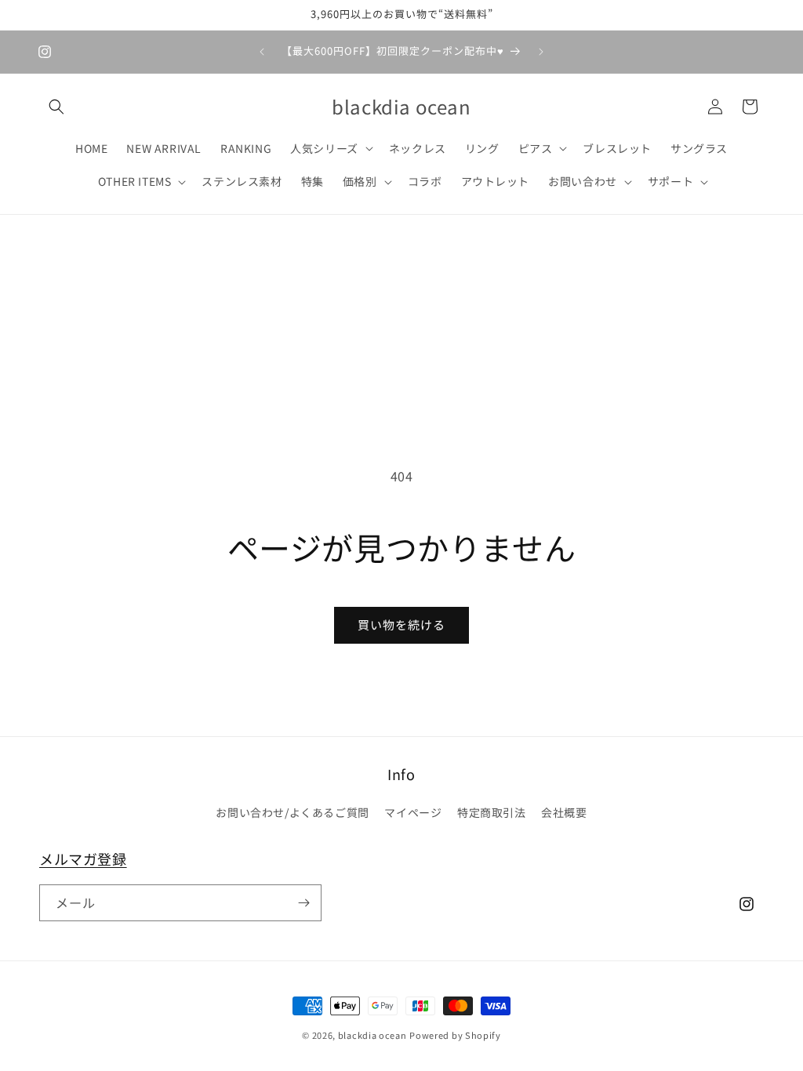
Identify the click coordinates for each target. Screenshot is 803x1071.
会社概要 (564, 812)
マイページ (412, 812)
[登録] (303, 902)
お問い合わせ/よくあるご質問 (292, 812)
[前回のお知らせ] (262, 52)
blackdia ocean (372, 1035)
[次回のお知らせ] (541, 52)
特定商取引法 (491, 812)
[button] (56, 106)
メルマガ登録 (83, 858)
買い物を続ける (401, 624)
